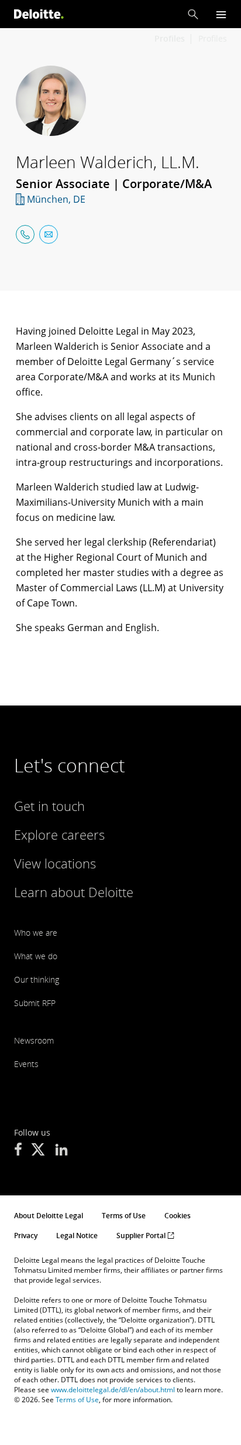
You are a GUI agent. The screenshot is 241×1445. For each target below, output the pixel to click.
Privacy (25, 1235)
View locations (55, 863)
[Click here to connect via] (25, 234)
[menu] (221, 14)
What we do (35, 956)
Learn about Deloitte (73, 892)
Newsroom (34, 1040)
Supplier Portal (141, 1235)
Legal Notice (77, 1235)
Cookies (177, 1216)
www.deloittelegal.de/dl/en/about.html (113, 1390)
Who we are (35, 932)
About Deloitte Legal (48, 1216)
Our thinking (36, 979)
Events (26, 1063)
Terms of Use (124, 1216)
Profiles (212, 38)
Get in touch (49, 805)
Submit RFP (35, 1002)
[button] (193, 14)
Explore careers (59, 834)
